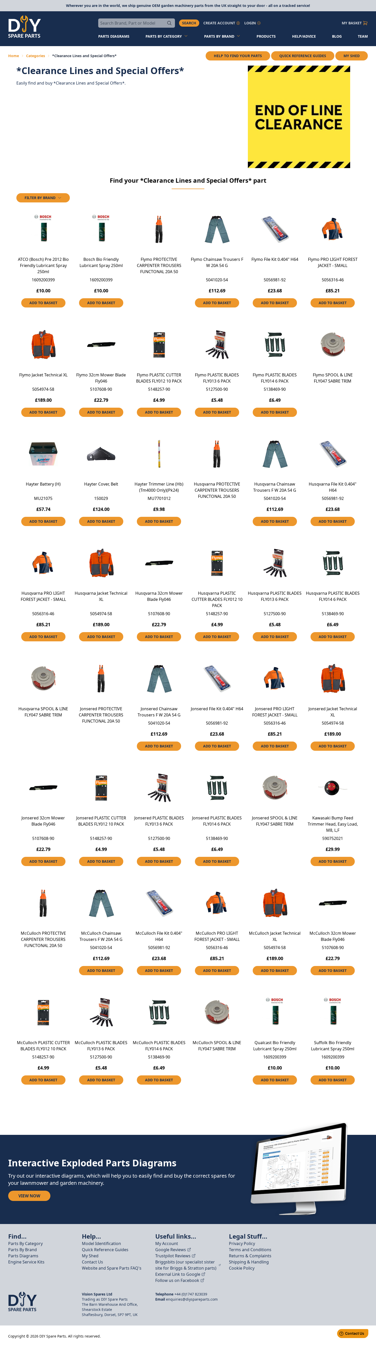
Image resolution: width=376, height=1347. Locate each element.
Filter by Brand (40, 197)
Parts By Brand (22, 1249)
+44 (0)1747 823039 (190, 1294)
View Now (29, 1196)
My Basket (352, 22)
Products (266, 36)
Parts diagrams (113, 36)
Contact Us (92, 1262)
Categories (35, 55)
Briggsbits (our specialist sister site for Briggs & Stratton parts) (185, 1265)
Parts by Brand (219, 36)
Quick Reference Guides (302, 55)
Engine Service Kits (26, 1262)
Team (363, 36)
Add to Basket (43, 302)
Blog (337, 36)
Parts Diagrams (23, 1256)
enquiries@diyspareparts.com (192, 1299)
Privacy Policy (242, 1243)
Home (13, 55)
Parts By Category (25, 1243)
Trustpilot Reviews (173, 1256)
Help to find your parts (238, 55)
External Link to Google (177, 1274)
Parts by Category (164, 36)
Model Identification (101, 1243)
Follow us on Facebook (177, 1280)
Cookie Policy (242, 1268)
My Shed (352, 55)
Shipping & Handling (249, 1262)
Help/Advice (304, 36)
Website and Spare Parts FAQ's (111, 1268)
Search (189, 22)
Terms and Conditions (250, 1249)
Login (250, 22)
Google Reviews (170, 1249)
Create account (219, 22)
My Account (166, 1243)
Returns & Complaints (250, 1256)
